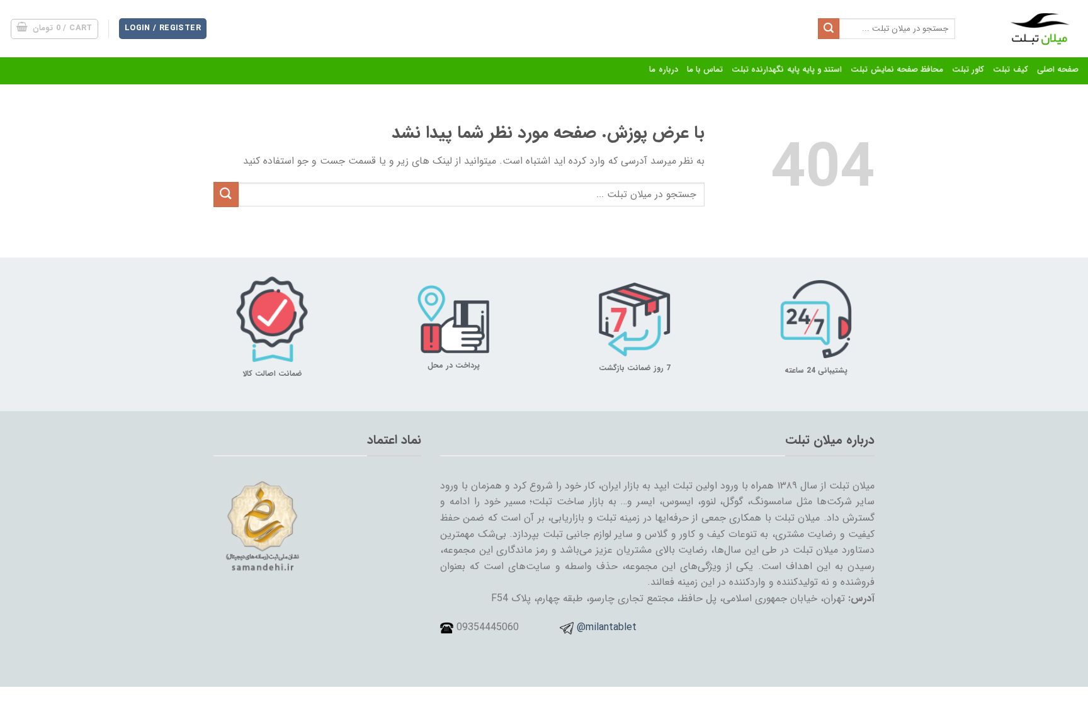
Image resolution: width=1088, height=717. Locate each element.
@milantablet (607, 627)
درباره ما (663, 70)
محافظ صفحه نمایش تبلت (897, 70)
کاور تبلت (968, 70)
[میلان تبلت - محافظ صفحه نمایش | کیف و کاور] (1026, 28)
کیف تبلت (1010, 70)
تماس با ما (705, 70)
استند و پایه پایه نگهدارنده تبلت (787, 70)
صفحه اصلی (1058, 70)
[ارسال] (828, 29)
